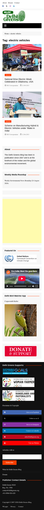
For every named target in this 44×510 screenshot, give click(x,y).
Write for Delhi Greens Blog (11, 469)
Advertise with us (8, 450)
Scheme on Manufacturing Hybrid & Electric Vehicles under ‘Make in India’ (21, 128)
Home (7, 33)
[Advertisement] (22, 221)
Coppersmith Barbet (11, 301)
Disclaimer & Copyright (10, 405)
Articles (8, 75)
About (4, 3)
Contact (17, 3)
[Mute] (33, 286)
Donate (10, 3)
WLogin (5, 506)
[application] (22, 278)
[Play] (7, 286)
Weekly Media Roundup (15, 175)
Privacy (13, 506)
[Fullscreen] (37, 286)
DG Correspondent (12, 85)
